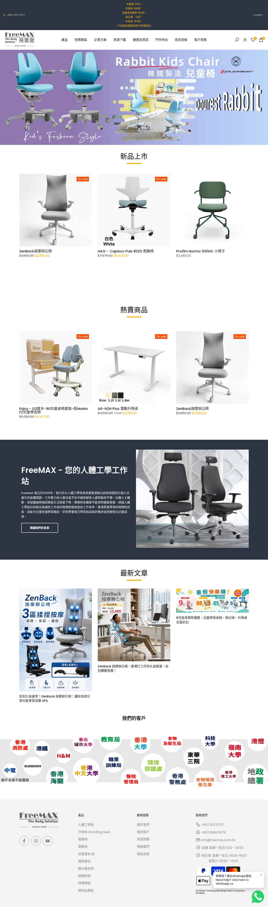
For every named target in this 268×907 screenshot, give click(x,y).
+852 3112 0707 (16, 15)
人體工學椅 (86, 824)
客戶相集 (200, 40)
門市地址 (161, 40)
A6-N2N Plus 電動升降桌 (118, 408)
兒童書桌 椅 (86, 854)
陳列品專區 (86, 890)
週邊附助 (84, 876)
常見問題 (143, 839)
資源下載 (119, 40)
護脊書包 (84, 861)
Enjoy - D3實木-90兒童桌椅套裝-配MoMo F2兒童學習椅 (53, 410)
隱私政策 (143, 854)
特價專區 (81, 40)
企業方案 (100, 40)
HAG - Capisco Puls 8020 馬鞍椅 (126, 251)
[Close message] (261, 875)
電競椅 (83, 839)
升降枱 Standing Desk (94, 832)
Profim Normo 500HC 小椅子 (200, 251)
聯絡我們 (143, 846)
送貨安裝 (181, 40)
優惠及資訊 (141, 40)
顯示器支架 (86, 868)
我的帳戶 (143, 832)
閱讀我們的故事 (39, 528)
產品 (64, 40)
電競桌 (83, 846)
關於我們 (143, 824)
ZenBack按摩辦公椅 (35, 251)
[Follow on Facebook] (24, 841)
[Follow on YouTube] (48, 841)
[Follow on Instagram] (36, 841)
